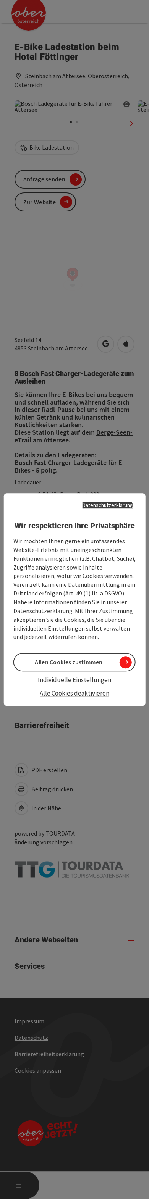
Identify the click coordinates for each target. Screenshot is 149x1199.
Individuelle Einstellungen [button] (74, 680)
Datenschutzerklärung (108, 505)
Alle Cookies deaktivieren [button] (74, 693)
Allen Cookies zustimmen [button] (68, 662)
